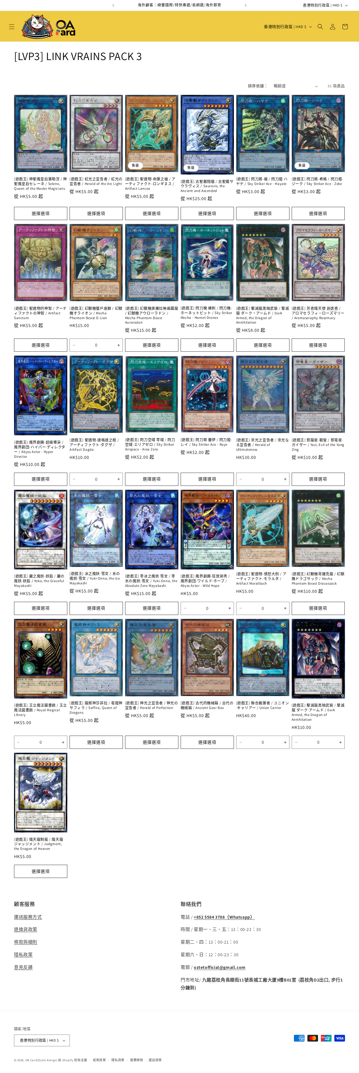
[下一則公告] (246, 5)
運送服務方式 (28, 917)
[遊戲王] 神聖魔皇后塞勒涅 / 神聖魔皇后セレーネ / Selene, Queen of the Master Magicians (40, 184)
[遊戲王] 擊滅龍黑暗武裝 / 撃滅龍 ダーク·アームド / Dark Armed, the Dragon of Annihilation (318, 712)
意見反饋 (23, 967)
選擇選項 (41, 213)
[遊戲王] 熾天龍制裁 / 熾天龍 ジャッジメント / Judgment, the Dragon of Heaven (38, 844)
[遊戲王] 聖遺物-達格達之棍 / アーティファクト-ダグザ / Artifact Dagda (94, 445)
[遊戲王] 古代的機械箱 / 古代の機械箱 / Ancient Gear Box (207, 705)
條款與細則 (25, 942)
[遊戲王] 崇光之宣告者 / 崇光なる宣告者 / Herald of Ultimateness (262, 445)
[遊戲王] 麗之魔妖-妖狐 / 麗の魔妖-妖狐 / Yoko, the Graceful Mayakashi (39, 581)
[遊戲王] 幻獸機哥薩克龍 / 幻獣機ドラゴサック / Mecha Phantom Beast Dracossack (318, 579)
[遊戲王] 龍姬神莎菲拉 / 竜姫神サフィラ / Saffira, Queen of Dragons (96, 708)
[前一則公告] (113, 5)
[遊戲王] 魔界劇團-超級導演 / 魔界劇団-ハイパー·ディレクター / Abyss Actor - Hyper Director (39, 449)
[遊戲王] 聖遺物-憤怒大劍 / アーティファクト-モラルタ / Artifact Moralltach (261, 579)
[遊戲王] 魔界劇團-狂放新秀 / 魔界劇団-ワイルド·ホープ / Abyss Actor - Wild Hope (205, 581)
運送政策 (155, 1060)
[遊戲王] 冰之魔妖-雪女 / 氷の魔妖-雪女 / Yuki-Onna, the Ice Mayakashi (95, 578)
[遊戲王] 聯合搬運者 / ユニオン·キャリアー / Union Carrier (262, 705)
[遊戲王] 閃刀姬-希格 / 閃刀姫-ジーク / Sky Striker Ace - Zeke (317, 181)
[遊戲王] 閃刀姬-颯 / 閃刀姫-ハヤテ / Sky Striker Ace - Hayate (262, 181)
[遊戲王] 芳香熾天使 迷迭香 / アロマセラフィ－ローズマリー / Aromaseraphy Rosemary (318, 313)
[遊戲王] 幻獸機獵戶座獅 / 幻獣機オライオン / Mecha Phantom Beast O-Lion (96, 313)
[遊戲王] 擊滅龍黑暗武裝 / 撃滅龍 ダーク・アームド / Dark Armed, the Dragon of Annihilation (262, 315)
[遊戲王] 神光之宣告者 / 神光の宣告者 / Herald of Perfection (151, 705)
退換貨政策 (25, 929)
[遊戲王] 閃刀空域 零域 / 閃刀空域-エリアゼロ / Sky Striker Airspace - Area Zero (150, 445)
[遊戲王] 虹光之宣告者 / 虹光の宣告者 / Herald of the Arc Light (96, 181)
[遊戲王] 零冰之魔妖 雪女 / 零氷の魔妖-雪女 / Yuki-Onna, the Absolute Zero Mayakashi (151, 581)
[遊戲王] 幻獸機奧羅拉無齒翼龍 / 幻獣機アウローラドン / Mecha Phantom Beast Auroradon (151, 315)
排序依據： (258, 85)
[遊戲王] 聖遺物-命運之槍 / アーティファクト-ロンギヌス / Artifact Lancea (150, 184)
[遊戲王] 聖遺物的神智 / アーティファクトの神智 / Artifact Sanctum (40, 313)
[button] (12, 26)
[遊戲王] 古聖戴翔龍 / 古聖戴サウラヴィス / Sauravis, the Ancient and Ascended (207, 186)
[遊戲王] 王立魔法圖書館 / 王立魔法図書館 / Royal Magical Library (40, 710)
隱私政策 (23, 955)
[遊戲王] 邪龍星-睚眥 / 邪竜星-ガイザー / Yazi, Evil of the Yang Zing (318, 445)
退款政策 (99, 1060)
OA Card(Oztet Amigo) (41, 1060)
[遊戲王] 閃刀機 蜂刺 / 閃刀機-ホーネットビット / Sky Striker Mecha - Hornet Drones (206, 313)
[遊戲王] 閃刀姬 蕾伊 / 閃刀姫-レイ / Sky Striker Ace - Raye (206, 442)
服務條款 (136, 1060)
